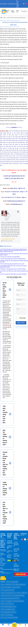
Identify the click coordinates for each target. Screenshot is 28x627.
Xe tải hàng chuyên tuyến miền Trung (10, 598)
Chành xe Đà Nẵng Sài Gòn (7, 609)
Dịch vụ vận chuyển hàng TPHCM (9, 617)
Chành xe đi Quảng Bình (7, 615)
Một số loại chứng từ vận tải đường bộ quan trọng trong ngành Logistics (14, 254)
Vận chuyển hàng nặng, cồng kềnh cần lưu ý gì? (12, 263)
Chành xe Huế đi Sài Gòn (7, 603)
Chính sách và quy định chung (17, 555)
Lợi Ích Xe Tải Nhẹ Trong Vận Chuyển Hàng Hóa (14, 24)
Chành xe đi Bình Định (6, 584)
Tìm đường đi (2, 578)
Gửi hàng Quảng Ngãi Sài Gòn (8, 606)
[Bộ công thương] (12, 561)
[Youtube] (26, 4)
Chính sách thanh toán (16, 560)
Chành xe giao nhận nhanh (7, 590)
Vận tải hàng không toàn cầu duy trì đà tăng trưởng (13, 258)
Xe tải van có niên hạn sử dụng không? (10, 256)
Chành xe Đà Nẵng (5, 587)
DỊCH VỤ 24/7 (9, 551)
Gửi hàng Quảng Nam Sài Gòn (8, 612)
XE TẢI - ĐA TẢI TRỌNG (9, 556)
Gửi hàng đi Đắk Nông (18, 595)
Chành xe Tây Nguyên (6, 601)
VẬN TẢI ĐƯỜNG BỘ (9, 547)
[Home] (3, 14)
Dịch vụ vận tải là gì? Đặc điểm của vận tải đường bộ (13, 274)
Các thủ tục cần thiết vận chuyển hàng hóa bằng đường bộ (14, 271)
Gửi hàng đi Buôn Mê (18, 601)
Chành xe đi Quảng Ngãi (12, 581)
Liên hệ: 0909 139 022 (18, 4)
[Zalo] (23, 4)
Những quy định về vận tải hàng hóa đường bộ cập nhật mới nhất (14, 261)
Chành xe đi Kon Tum (6, 595)
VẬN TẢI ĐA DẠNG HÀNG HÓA (10, 542)
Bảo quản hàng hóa (16, 569)
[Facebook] (21, 4)
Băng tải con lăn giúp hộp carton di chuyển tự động (13, 269)
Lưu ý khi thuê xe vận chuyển (16, 550)
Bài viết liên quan (6, 246)
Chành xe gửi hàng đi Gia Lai (8, 592)
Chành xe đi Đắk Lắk (22, 592)
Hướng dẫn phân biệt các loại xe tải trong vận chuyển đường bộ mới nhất (13, 266)
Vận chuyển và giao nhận (16, 565)
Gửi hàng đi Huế (16, 587)
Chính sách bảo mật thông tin (16, 544)
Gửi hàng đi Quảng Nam (19, 584)
